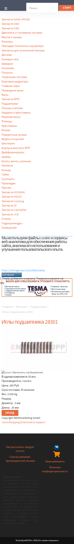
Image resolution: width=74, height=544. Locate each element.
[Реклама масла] (37, 287)
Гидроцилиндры (12, 223)
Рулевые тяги (10, 59)
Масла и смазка (12, 37)
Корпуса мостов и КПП (16, 148)
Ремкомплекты (11, 117)
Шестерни (8, 143)
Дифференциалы (13, 152)
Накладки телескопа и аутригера (22, 46)
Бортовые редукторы (15, 81)
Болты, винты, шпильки (16, 161)
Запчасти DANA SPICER (16, 19)
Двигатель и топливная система (22, 32)
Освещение (9, 227)
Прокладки (8, 183)
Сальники (8, 68)
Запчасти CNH (10, 28)
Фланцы (7, 121)
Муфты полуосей (13, 139)
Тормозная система (14, 77)
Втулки (6, 130)
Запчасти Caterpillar (14, 210)
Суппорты (8, 179)
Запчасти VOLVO (12, 196)
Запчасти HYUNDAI (13, 192)
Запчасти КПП (11, 99)
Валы (5, 95)
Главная (7, 306)
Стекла (6, 218)
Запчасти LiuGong (13, 201)
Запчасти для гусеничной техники (23, 50)
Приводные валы (12, 90)
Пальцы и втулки (12, 108)
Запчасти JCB (10, 214)
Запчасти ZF (9, 205)
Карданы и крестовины (16, 112)
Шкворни (7, 63)
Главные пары (11, 86)
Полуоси (7, 72)
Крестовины (9, 126)
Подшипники (10, 103)
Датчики (7, 55)
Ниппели (7, 165)
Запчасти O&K (10, 24)
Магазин (21, 306)
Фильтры (7, 41)
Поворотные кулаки (14, 134)
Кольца (6, 170)
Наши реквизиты (55, 461)
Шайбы (6, 157)
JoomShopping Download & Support (23, 422)
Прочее (6, 187)
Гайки (5, 174)
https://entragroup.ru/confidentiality (23, 270)
